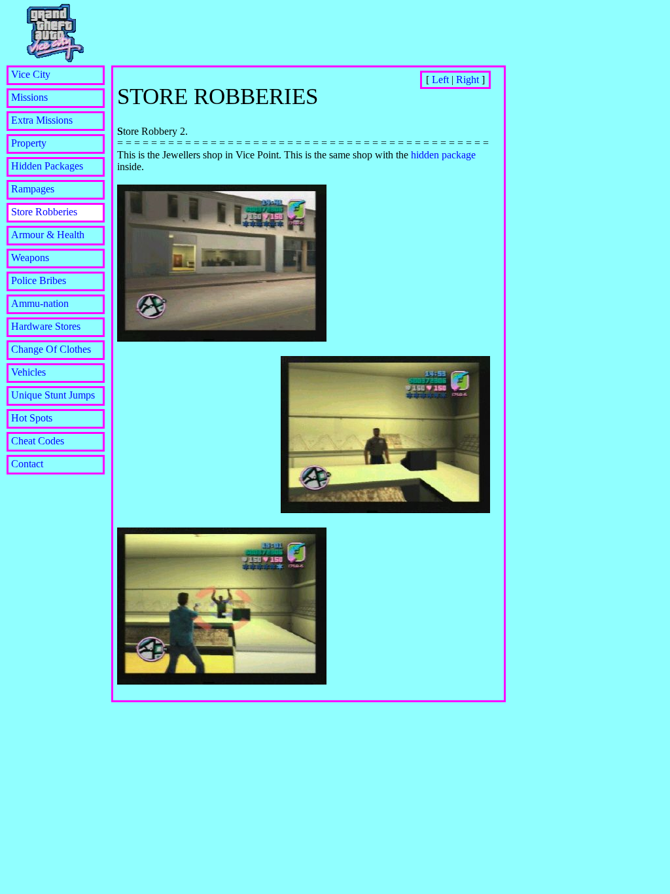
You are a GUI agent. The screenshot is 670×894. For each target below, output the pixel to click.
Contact (27, 463)
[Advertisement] (302, 25)
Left (440, 79)
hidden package (443, 154)
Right (467, 79)
